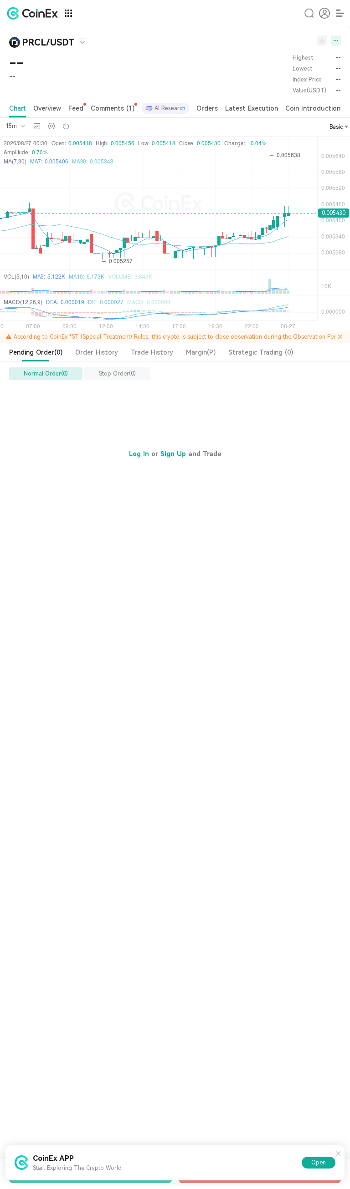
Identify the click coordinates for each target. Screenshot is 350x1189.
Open (318, 1162)
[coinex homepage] (35, 13)
